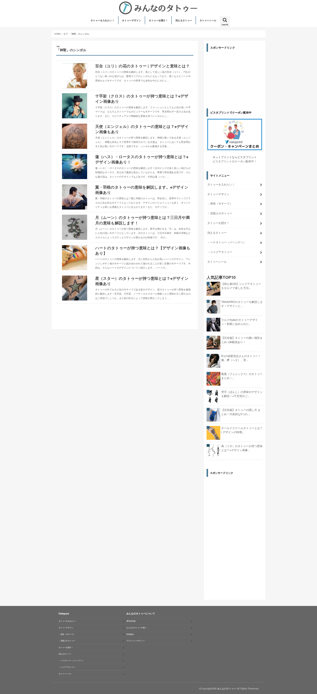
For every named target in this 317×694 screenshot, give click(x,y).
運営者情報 (131, 621)
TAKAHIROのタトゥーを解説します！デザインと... (242, 304)
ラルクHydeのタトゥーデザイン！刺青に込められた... (239, 322)
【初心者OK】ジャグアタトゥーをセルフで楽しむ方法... (241, 286)
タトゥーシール (208, 20)
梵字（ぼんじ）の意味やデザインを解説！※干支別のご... (242, 394)
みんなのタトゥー (226, 688)
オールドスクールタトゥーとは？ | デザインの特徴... (242, 430)
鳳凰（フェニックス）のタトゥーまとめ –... (242, 376)
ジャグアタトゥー (221, 252)
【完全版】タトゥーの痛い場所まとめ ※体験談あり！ (242, 340)
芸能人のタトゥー (221, 213)
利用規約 (130, 634)
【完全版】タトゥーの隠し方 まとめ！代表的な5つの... (240, 412)
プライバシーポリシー (135, 640)
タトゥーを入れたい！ (102, 20)
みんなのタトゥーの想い (136, 627)
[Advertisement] (235, 77)
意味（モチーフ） (221, 203)
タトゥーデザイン (131, 20)
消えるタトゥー (183, 20)
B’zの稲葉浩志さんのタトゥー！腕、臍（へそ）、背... (241, 358)
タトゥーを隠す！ (158, 20)
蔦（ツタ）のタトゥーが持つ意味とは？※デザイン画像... (242, 448)
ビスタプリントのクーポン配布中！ (235, 161)
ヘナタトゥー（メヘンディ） (228, 242)
